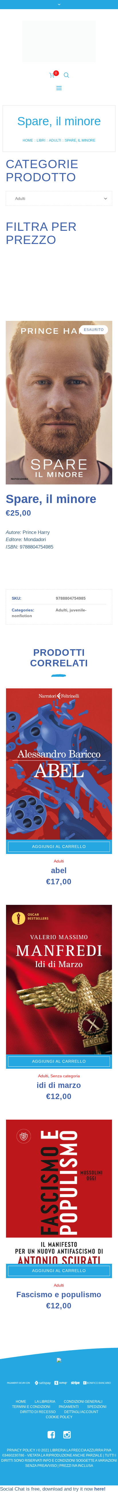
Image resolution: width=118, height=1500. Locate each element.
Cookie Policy (59, 1417)
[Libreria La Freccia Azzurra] (59, 41)
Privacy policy (21, 1450)
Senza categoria (65, 1076)
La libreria (45, 1402)
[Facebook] (51, 1435)
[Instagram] (67, 1435)
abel (59, 870)
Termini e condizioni (31, 1407)
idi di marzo (59, 1085)
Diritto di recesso (38, 1412)
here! (99, 1489)
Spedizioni (96, 1407)
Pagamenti (68, 1407)
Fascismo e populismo (58, 1294)
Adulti (55, 140)
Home (28, 140)
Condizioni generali (83, 1402)
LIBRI (41, 140)
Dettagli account (81, 1412)
